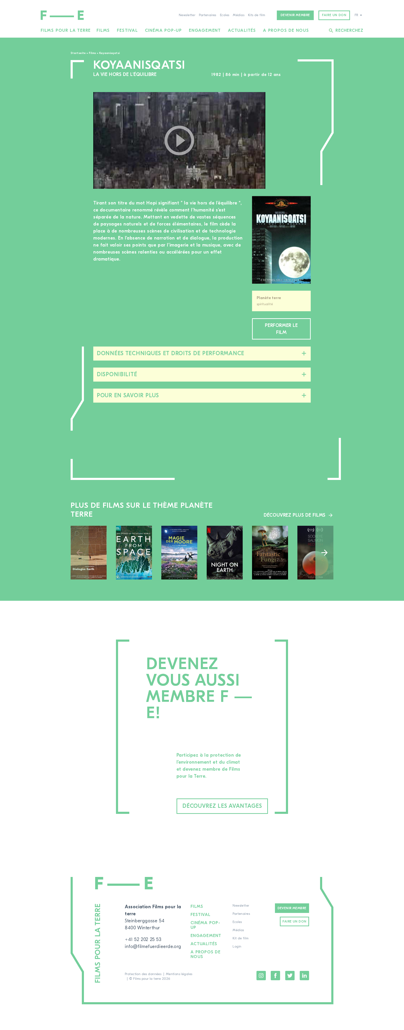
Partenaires (207, 15)
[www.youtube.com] (179, 140)
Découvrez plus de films (294, 515)
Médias (238, 15)
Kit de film (241, 938)
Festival (127, 30)
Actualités (242, 30)
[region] (293, 140)
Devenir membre (295, 15)
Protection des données (143, 974)
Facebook (275, 975)
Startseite (78, 53)
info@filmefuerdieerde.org (153, 946)
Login (237, 946)
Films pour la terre (66, 30)
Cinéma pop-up (163, 30)
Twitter (290, 975)
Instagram (261, 975)
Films (103, 30)
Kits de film (256, 15)
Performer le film (281, 329)
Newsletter (187, 15)
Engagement (205, 30)
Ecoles (224, 15)
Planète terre (269, 298)
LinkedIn (304, 975)
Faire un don (334, 15)
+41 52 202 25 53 (143, 939)
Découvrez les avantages (222, 806)
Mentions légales (179, 974)
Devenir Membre (292, 908)
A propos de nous (286, 30)
